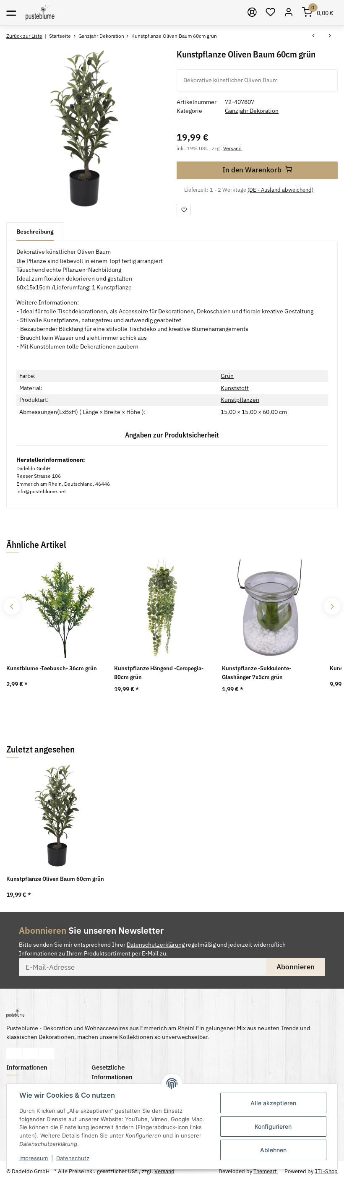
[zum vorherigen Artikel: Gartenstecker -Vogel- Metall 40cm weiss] (313, 36)
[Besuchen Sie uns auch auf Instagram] (46, 1053)
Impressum (33, 1158)
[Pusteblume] (40, 13)
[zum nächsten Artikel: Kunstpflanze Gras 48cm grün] (330, 36)
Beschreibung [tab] (35, 231)
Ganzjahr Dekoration (252, 111)
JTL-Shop (326, 1171)
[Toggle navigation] (11, 12)
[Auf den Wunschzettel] (184, 209)
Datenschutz (72, 1158)
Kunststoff (235, 388)
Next (332, 606)
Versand (232, 148)
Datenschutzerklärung (156, 944)
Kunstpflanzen (240, 400)
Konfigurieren (273, 1126)
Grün (227, 376)
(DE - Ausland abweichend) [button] (280, 189)
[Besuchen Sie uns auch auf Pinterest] (30, 1053)
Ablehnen (273, 1149)
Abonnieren (295, 966)
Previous (11, 606)
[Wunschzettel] (270, 12)
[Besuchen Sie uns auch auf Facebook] (14, 1053)
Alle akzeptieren (273, 1102)
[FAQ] (252, 12)
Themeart (265, 1171)
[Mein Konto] (289, 12)
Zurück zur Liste (24, 36)
